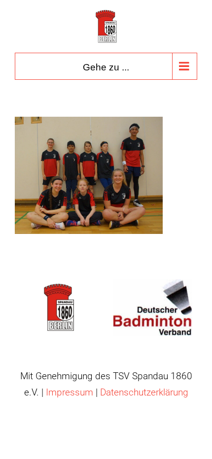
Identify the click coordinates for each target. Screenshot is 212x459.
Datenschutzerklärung (144, 392)
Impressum (69, 392)
